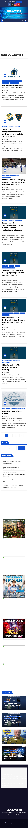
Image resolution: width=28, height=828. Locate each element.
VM (9, 735)
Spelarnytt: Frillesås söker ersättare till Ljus (14, 755)
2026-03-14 (6, 90)
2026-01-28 (6, 416)
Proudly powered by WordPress (10, 822)
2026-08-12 (8, 758)
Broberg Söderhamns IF (8, 313)
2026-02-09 (6, 372)
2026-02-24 (6, 233)
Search (4, 443)
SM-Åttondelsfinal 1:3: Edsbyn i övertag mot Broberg (11, 367)
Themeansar (14, 823)
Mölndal (19, 750)
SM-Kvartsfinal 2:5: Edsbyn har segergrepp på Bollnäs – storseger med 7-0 (13, 272)
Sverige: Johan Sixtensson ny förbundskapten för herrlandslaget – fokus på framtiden (14, 474)
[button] (23, 20)
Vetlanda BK (14, 752)
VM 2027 (13, 735)
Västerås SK (14, 718)
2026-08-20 (8, 707)
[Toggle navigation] (13, 21)
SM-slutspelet (6, 82)
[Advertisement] (14, 37)
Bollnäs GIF (5, 126)
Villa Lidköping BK (14, 82)
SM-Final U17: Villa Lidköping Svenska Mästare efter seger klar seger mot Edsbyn (13, 182)
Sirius (20, 716)
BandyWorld (14, 10)
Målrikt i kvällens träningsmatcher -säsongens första (12, 705)
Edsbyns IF (11, 126)
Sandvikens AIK (14, 716)
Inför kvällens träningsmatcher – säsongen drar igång (13, 722)
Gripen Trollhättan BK (19, 408)
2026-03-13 (6, 139)
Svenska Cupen (7, 752)
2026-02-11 (6, 327)
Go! (22, 448)
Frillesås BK (13, 750)
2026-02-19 (6, 278)
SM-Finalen (11, 175)
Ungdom (16, 175)
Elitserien (17, 126)
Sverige (6, 735)
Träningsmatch (7, 718)
